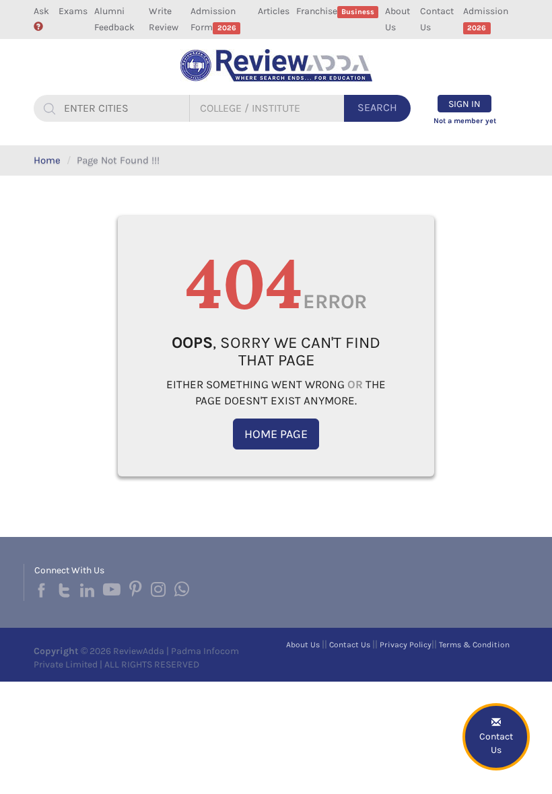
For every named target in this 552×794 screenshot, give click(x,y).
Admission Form (213, 19)
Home (47, 160)
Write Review (163, 19)
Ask (41, 11)
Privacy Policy (406, 644)
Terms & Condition (474, 644)
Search (377, 107)
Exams (73, 11)
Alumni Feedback (114, 19)
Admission (485, 18)
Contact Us (437, 19)
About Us (397, 19)
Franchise (335, 11)
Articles (273, 11)
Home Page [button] (276, 434)
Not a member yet (465, 120)
